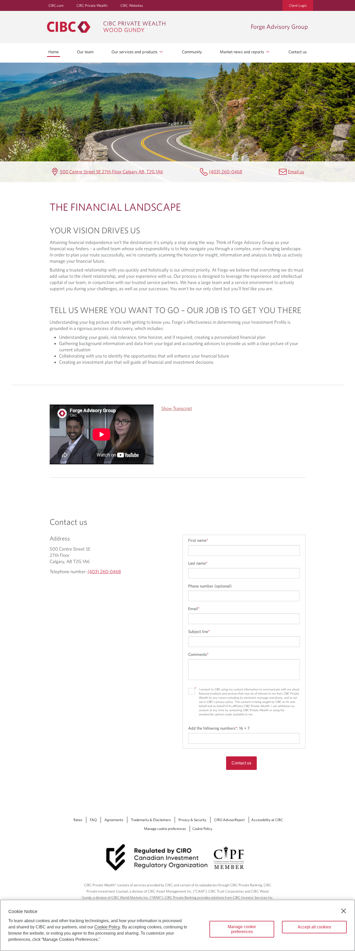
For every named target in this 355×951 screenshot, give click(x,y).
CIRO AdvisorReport (229, 820)
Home (53, 51)
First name (198, 540)
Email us (296, 171)
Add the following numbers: (218, 728)
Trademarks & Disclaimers (151, 820)
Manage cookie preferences (165, 829)
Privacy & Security (192, 820)
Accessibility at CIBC (267, 820)
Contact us (297, 51)
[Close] (343, 911)
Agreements (113, 820)
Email (193, 608)
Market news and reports (242, 51)
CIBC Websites (131, 5)
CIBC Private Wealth (91, 5)
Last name (197, 563)
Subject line (199, 631)
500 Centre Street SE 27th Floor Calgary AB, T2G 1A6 (111, 171)
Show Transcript (176, 408)
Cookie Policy (202, 829)
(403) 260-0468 (225, 171)
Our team (85, 51)
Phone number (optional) (210, 586)
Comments (198, 654)
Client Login (298, 5)
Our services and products (135, 51)
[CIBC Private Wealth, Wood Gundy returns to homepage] (146, 27)
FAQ (93, 820)
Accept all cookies (314, 927)
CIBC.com (55, 5)
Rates (78, 820)
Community (192, 51)
